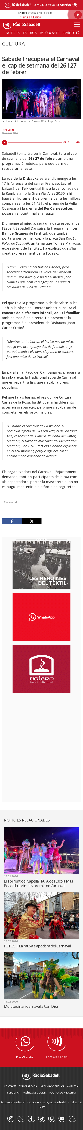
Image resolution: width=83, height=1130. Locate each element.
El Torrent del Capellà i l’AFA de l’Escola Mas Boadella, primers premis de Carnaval (38, 883)
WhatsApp (72, 1119)
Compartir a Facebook (12, 521)
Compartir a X (32, 521)
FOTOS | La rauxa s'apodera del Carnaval (37, 946)
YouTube (62, 1119)
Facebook (31, 1119)
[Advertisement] (41, 721)
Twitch (52, 1119)
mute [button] (78, 142)
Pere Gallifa (8, 129)
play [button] (4, 142)
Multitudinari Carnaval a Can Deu (31, 1006)
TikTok (41, 1119)
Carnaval (10, 502)
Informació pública (52, 1086)
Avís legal (73, 1086)
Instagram (11, 1119)
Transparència (28, 1086)
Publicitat (13, 1092)
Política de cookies (35, 1092)
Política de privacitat (62, 1092)
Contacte (10, 1086)
